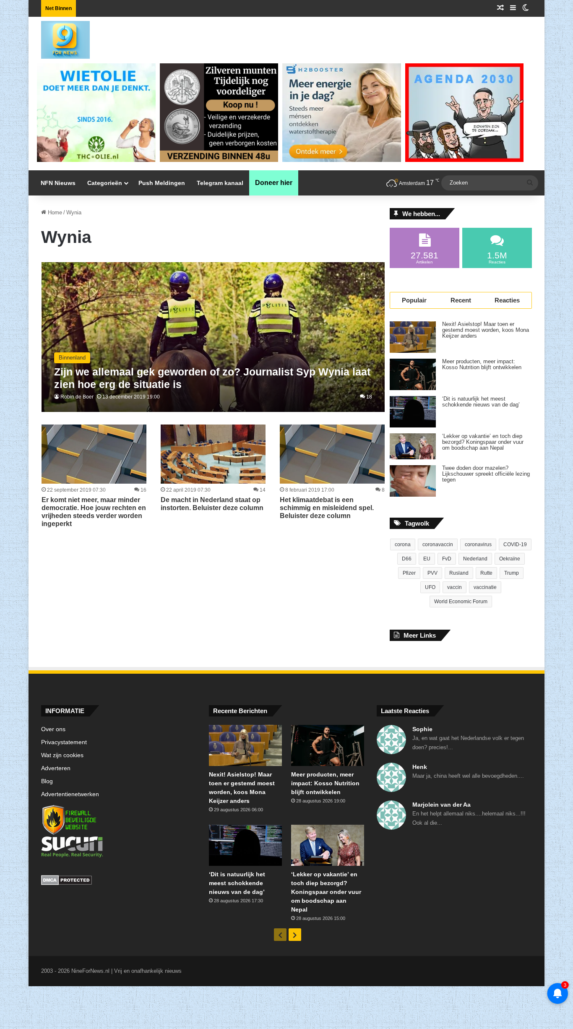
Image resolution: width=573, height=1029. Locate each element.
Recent (461, 300)
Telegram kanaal (220, 183)
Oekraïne (509, 559)
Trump (511, 573)
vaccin (454, 587)
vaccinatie (485, 587)
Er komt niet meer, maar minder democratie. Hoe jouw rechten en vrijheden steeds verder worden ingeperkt (94, 512)
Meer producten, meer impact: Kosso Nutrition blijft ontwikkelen (481, 364)
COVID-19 (515, 544)
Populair (414, 300)
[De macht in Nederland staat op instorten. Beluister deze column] (213, 454)
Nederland (475, 559)
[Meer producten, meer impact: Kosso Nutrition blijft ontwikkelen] (413, 374)
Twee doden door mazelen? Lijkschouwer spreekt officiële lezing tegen (486, 474)
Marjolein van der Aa (441, 804)
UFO (430, 587)
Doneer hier (273, 182)
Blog (47, 781)
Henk (419, 766)
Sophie (422, 729)
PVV (432, 573)
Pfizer (409, 573)
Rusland (459, 573)
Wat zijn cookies (62, 755)
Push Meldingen (161, 183)
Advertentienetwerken (70, 794)
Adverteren (55, 768)
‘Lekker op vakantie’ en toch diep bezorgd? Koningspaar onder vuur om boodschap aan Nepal (483, 442)
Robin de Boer (77, 397)
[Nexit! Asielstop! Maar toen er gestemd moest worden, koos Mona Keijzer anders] (413, 337)
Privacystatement (64, 742)
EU (426, 559)
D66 (407, 559)
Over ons (53, 729)
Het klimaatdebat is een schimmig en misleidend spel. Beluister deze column (327, 507)
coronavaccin (437, 544)
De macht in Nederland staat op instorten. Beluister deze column (212, 503)
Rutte (486, 573)
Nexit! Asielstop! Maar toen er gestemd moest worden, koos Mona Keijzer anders (485, 330)
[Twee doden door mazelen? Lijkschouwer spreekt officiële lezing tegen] (413, 481)
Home (54, 212)
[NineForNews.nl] (59, 38)
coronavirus (478, 544)
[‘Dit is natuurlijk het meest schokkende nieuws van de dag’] (413, 411)
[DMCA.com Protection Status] (118, 881)
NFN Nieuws (58, 183)
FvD (446, 559)
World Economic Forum (460, 601)
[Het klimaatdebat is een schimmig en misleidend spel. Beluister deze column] (332, 454)
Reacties (507, 300)
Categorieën (104, 183)
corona (403, 544)
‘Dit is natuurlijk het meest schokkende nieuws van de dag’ (481, 402)
